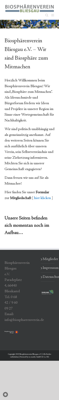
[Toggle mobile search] (46, 15)
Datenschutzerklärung (48, 277)
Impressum (48, 268)
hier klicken (42, 198)
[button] (5, 394)
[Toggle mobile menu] (52, 15)
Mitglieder (48, 259)
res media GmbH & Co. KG (39, 357)
